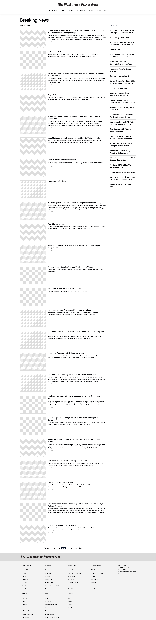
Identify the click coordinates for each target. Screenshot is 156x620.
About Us (120, 578)
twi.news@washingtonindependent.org (127, 571)
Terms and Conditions (123, 576)
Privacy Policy (121, 573)
